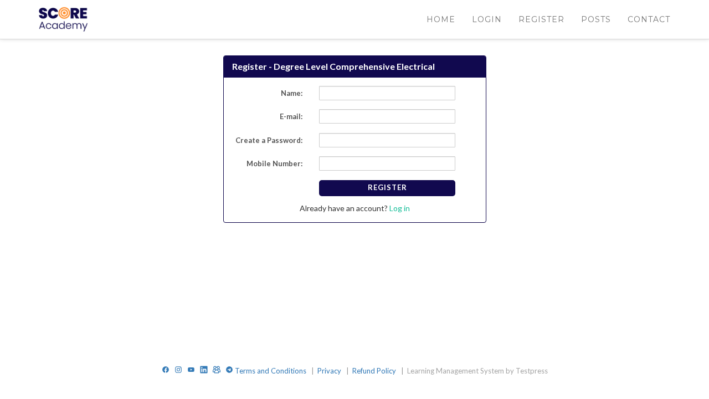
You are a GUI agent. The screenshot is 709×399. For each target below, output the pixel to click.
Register (387, 187)
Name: (291, 93)
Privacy (330, 370)
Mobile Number (273, 163)
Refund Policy (375, 370)
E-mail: (291, 116)
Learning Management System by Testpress (477, 370)
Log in (399, 208)
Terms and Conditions (271, 370)
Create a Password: (268, 140)
